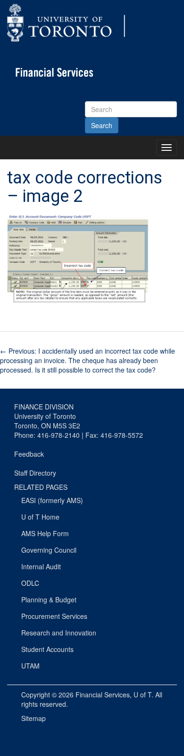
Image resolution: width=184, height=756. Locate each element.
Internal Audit (41, 566)
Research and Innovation (58, 632)
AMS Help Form (45, 533)
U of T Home (40, 516)
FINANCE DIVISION (44, 406)
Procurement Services (54, 616)
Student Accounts (47, 649)
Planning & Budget (48, 599)
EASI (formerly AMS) (52, 500)
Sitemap (33, 718)
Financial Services (102, 694)
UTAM (30, 665)
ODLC (30, 583)
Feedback (29, 454)
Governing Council (48, 550)
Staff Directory (35, 473)
